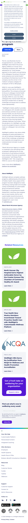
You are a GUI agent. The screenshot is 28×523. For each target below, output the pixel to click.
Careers (12, 519)
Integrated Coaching (7, 442)
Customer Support (7, 486)
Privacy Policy (5, 519)
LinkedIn (4, 235)
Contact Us (4, 489)
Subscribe (8, 49)
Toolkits (3, 474)
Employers (4, 450)
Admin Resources (6, 492)
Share (18, 49)
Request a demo (14, 392)
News (3, 55)
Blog (2, 465)
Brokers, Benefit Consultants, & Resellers (13, 458)
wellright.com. (8, 202)
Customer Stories (6, 468)
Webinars (4, 476)
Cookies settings (14, 30)
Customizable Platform (8, 437)
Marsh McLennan (10, 232)
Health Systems (6, 452)
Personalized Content (8, 440)
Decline (14, 38)
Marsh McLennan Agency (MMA (12, 209)
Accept (14, 34)
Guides (3, 471)
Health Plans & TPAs (7, 455)
